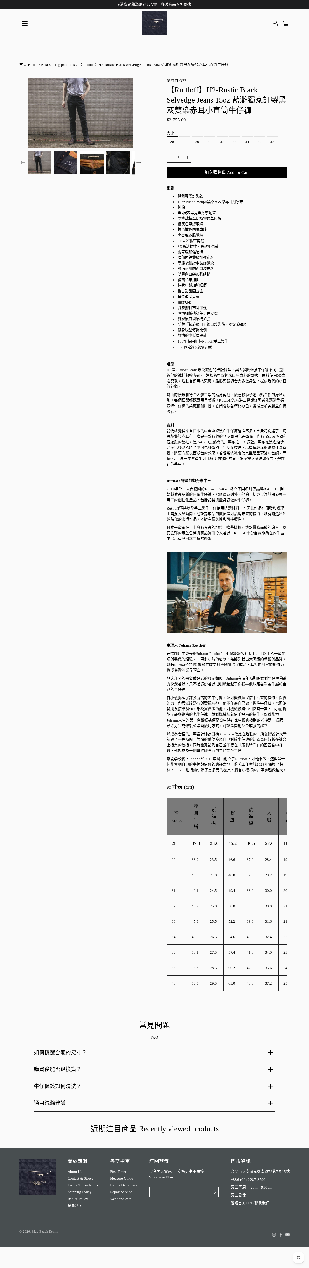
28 (172, 142)
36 (260, 142)
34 (247, 142)
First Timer (118, 1171)
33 (235, 142)
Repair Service (121, 1192)
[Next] (138, 162)
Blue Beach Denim (45, 1231)
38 (272, 142)
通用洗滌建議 (50, 1103)
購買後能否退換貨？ (58, 1069)
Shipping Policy (79, 1192)
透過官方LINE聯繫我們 (250, 1203)
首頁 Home (28, 65)
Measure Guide (121, 1178)
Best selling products (58, 65)
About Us (75, 1171)
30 (197, 142)
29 (185, 142)
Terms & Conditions (83, 1185)
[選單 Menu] (24, 24)
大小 (170, 133)
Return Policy (78, 1199)
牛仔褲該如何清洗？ (58, 1086)
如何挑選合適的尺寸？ (60, 1052)
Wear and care (121, 1199)
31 (210, 142)
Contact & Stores (80, 1178)
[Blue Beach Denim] (154, 23)
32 (222, 142)
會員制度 (75, 1206)
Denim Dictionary (123, 1185)
